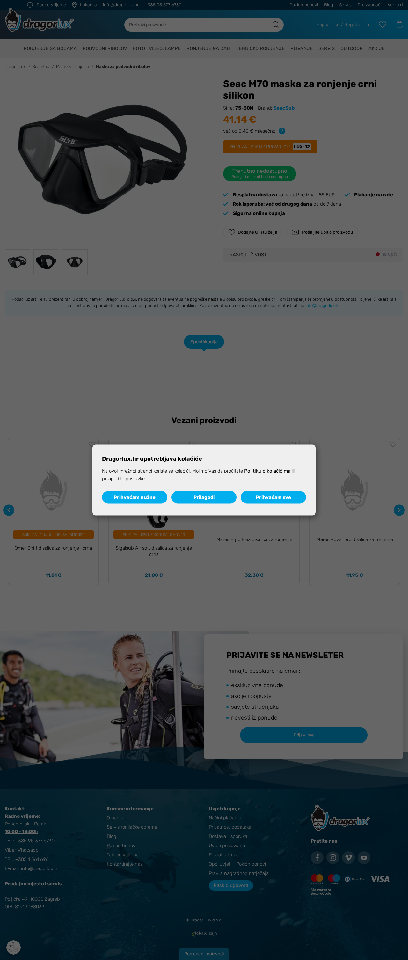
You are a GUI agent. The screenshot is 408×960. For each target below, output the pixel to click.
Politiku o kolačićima (267, 471)
